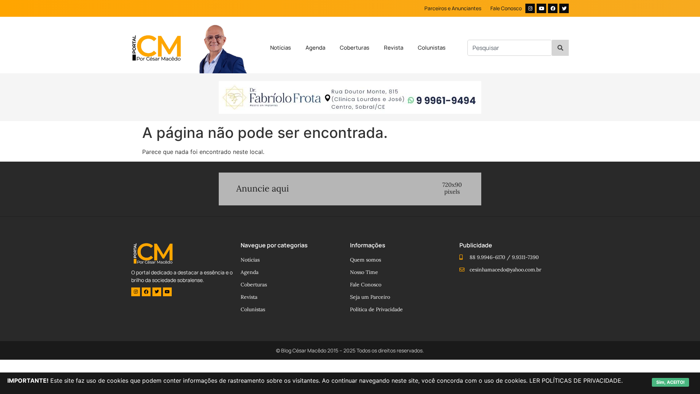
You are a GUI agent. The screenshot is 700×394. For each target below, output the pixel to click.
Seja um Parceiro (370, 297)
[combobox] (509, 48)
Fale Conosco (506, 8)
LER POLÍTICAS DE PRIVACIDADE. (576, 380)
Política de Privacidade (376, 309)
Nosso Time (364, 272)
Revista (393, 47)
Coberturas (354, 47)
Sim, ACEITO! (670, 382)
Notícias (280, 47)
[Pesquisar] (560, 48)
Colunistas (432, 47)
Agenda (315, 47)
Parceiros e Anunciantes (452, 8)
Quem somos (365, 259)
